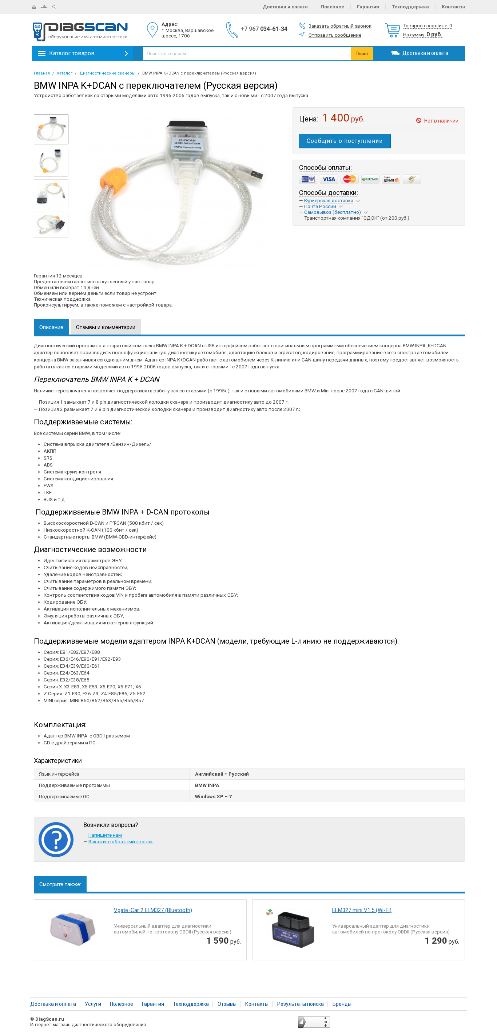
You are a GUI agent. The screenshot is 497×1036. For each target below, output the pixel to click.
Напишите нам (105, 835)
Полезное (332, 6)
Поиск (57, 7)
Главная (36, 7)
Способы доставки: (328, 192)
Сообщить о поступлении (345, 140)
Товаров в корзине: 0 (427, 25)
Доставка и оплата (285, 6)
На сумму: (422, 35)
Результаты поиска (300, 1004)
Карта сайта (46, 7)
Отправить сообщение (335, 35)
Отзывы (227, 1004)
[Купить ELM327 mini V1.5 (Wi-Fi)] (290, 931)
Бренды (342, 1004)
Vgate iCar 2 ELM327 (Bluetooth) (153, 910)
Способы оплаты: (325, 167)
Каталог (64, 73)
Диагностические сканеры (107, 73)
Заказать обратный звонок (340, 26)
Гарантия (368, 6)
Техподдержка (410, 6)
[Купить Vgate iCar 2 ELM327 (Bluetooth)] (71, 931)
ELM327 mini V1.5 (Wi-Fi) (361, 910)
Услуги (93, 1004)
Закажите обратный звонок (120, 841)
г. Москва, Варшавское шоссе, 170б (188, 33)
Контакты (453, 6)
